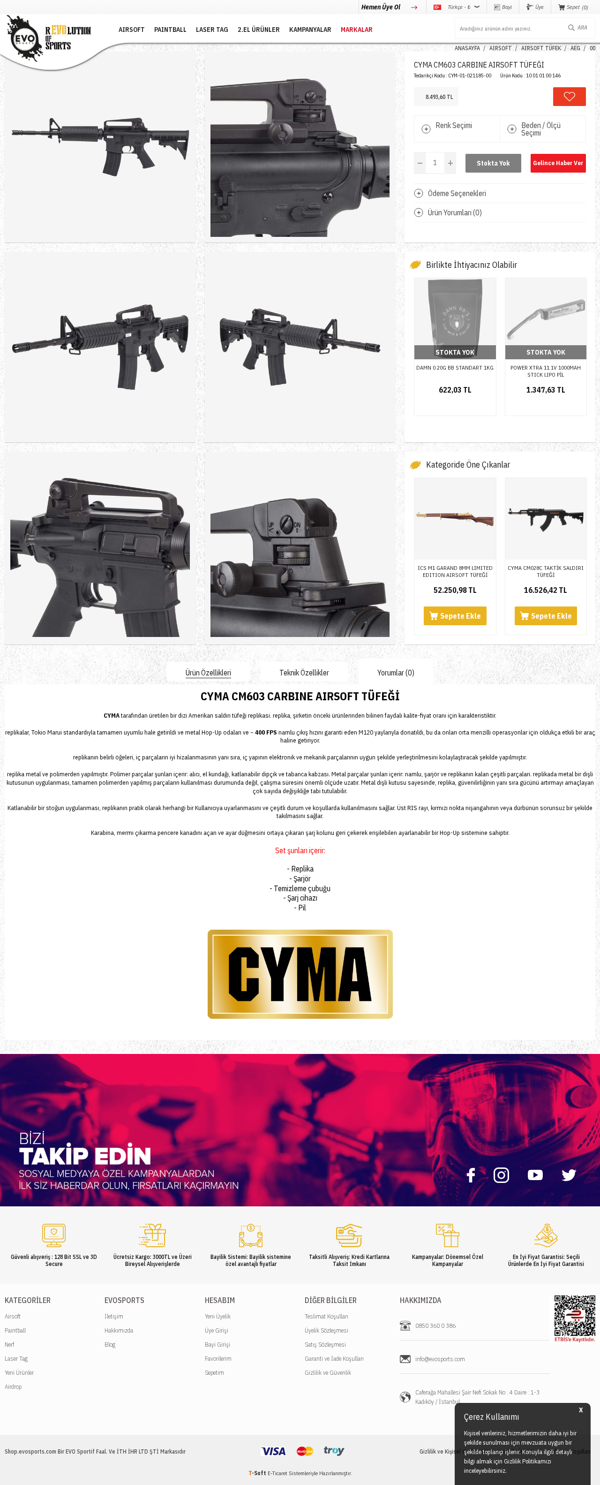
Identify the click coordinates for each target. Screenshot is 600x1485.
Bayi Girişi (217, 1345)
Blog (110, 1345)
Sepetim (214, 1373)
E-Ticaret (277, 1473)
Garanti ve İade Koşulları (334, 1359)
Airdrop (13, 1387)
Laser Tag (16, 1359)
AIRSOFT (132, 29)
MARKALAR (357, 29)
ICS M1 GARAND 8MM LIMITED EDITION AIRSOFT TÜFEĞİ (455, 571)
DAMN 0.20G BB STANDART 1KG (455, 367)
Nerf (9, 1345)
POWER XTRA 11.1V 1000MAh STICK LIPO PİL (545, 371)
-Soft (258, 1473)
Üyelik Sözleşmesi (326, 1330)
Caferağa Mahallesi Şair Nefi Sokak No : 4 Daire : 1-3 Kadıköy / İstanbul (477, 1397)
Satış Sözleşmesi (325, 1345)
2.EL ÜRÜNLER (259, 29)
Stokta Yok (493, 163)
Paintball (15, 1330)
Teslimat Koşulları (326, 1316)
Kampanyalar (310, 29)
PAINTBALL (170, 29)
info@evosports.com (440, 1359)
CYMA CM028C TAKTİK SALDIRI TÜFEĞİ (546, 571)
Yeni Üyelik (218, 1316)
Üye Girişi (216, 1330)
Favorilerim (218, 1359)
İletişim (114, 1316)
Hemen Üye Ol (381, 7)
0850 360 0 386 (435, 1326)
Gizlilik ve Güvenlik (328, 1373)
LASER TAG (212, 29)
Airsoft (13, 1316)
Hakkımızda (119, 1330)
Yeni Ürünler (19, 1373)
